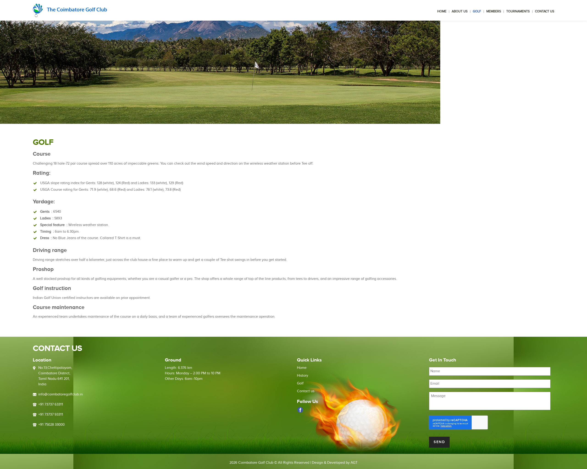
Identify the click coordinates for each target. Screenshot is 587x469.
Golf (477, 11)
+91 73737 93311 (50, 414)
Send (439, 442)
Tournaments (518, 11)
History (302, 375)
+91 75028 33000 (51, 424)
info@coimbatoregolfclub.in (60, 394)
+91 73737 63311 (50, 404)
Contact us (544, 11)
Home (441, 11)
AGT (354, 463)
